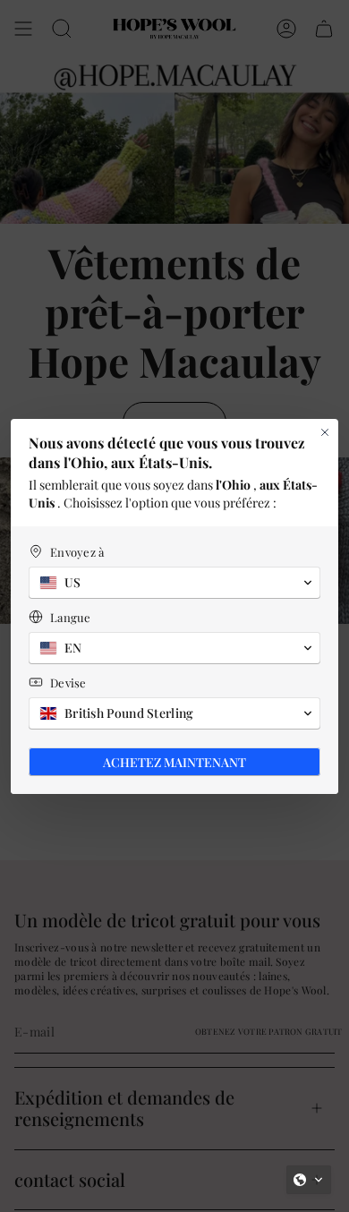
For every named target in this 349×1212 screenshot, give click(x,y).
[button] (308, 1179)
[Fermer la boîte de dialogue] (325, 432)
